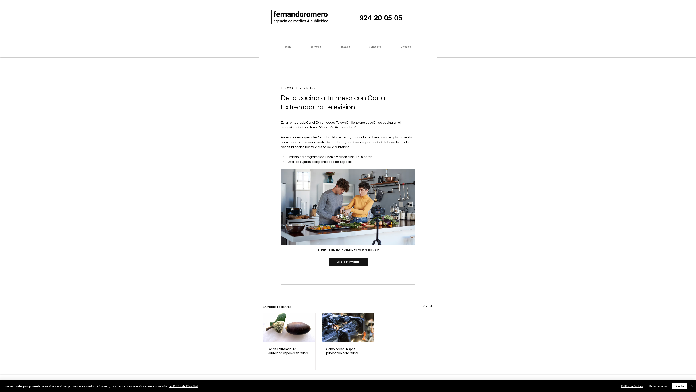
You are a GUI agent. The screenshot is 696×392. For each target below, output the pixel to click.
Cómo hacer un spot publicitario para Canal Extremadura (342, 351)
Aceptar (679, 386)
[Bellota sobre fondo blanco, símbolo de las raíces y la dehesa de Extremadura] (289, 327)
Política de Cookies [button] (632, 386)
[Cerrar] (691, 386)
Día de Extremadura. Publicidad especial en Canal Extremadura (287, 351)
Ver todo (428, 306)
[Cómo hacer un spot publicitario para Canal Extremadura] (348, 327)
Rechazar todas (658, 386)
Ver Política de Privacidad (183, 386)
